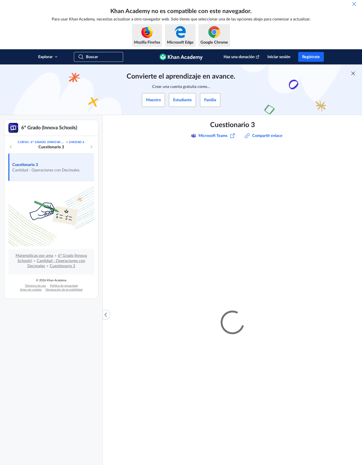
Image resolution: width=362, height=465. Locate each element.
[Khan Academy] (181, 57)
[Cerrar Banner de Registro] (353, 73)
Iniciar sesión (278, 57)
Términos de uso (35, 285)
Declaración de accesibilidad (64, 289)
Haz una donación (239, 57)
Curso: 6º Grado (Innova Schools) (41, 142)
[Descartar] (354, 4)
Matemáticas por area (34, 256)
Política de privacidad (64, 285)
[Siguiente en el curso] (91, 147)
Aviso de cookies (31, 289)
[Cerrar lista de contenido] (106, 315)
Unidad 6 (76, 142)
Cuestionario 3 (25, 165)
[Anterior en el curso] (11, 147)
